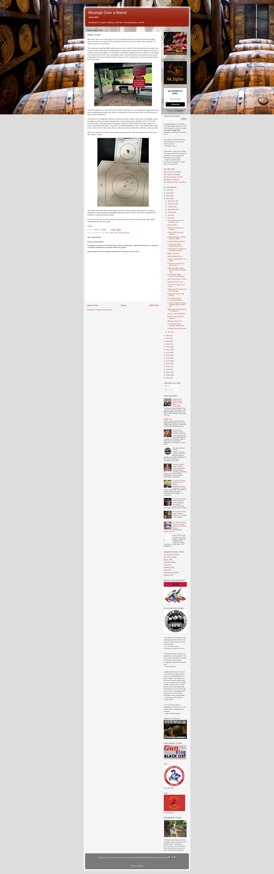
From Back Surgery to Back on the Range (179, 482)
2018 (168, 347)
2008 (168, 375)
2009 (168, 372)
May (169, 332)
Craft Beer (167, 562)
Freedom (167, 567)
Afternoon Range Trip (174, 321)
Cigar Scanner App (179, 535)
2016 (168, 352)
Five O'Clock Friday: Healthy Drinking (179, 499)
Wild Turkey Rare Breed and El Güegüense (177, 310)
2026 (168, 190)
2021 (168, 338)
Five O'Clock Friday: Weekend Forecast (174, 245)
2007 (168, 378)
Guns (107, 232)
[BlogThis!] (114, 230)
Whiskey (166, 575)
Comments (170, 390)
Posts (168, 386)
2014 (168, 358)
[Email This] (112, 230)
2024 (168, 196)
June (170, 218)
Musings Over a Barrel (107, 12)
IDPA (165, 570)
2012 (168, 364)
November (171, 204)
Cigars (166, 560)
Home (123, 305)
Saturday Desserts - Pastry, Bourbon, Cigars (176, 237)
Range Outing (172, 225)
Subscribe (175, 104)
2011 (168, 366)
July (169, 215)
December (171, 201)
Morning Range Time (174, 256)
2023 (168, 198)
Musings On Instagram (171, 179)
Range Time (114, 232)
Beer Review (168, 557)
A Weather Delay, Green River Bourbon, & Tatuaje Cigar (176, 269)
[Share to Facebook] (118, 230)
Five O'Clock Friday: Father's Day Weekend (176, 275)
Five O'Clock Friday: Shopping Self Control (175, 324)
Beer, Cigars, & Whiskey (172, 174)
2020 (168, 341)
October (171, 207)
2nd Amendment (169, 554)
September (172, 209)
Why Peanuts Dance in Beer (176, 279)
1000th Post (168, 419)
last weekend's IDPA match (96, 55)
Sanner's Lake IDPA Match (176, 314)
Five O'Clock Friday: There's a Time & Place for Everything (179, 524)
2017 (168, 349)
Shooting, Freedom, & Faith (173, 177)
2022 (168, 335)
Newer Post (92, 305)
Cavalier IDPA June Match (176, 241)
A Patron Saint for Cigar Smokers (178, 465)
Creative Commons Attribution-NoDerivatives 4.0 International (147, 857)
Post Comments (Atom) (104, 310)
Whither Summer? (173, 253)
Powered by (170, 111)
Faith (165, 565)
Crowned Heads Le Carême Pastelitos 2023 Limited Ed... (176, 304)
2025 (168, 193)
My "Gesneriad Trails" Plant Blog (175, 182)
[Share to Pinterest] (120, 230)
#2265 (171, 699)
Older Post (154, 305)
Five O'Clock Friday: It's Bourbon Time (175, 221)
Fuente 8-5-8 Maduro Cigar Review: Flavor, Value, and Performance (178, 402)
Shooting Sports (124, 232)
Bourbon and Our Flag (175, 282)
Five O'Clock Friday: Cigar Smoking (179, 512)
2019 (168, 344)
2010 (168, 369)
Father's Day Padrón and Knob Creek (175, 264)
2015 (168, 355)
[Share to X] (116, 230)
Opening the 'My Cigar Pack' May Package (177, 290)
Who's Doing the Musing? (172, 172)
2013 (168, 361)
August (170, 212)
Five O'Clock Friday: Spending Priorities (174, 299)
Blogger (141, 866)
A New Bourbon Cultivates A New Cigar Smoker (176, 249)
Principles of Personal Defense (174, 648)
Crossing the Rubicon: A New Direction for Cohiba (179, 431)
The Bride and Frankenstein (176, 328)
